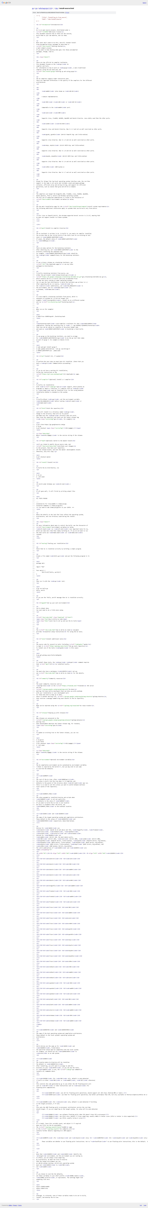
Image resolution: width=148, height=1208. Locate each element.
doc (56, 8)
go (33, 8)
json (145, 1205)
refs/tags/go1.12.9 (45, 8)
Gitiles (10, 1205)
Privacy (15, 1205)
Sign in (144, 3)
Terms (20, 1205)
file (67, 12)
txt (141, 1205)
